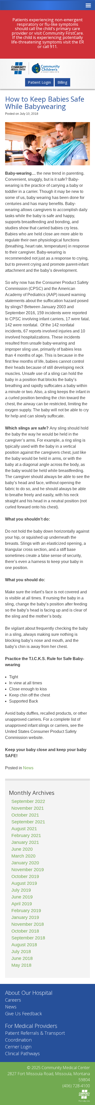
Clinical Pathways (22, 1053)
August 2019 (24, 883)
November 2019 (27, 869)
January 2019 (25, 917)
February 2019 (26, 910)
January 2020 (25, 862)
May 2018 (21, 965)
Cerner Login (18, 1047)
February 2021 (26, 835)
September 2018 (28, 937)
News (28, 768)
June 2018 (22, 958)
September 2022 (28, 801)
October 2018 (25, 931)
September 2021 (28, 821)
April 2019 (21, 903)
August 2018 (24, 944)
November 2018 (27, 924)
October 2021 (25, 815)
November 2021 (27, 808)
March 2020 (23, 856)
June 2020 (22, 849)
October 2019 (25, 876)
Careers (13, 1000)
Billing (62, 82)
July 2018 (21, 951)
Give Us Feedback (23, 1013)
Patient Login (39, 82)
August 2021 (24, 828)
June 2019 (22, 896)
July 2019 (21, 890)
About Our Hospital (28, 992)
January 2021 (25, 842)
